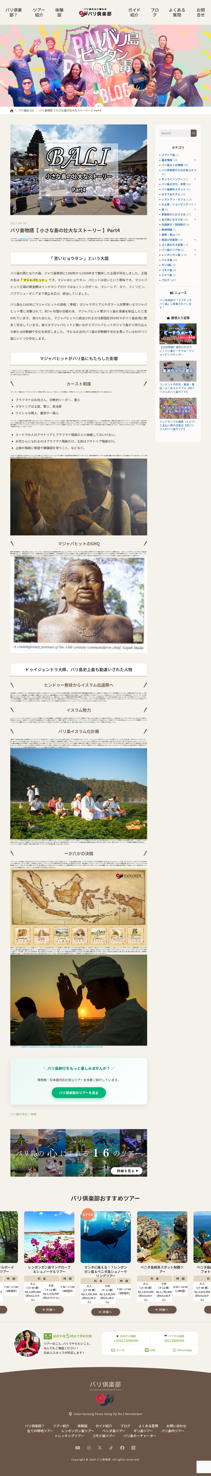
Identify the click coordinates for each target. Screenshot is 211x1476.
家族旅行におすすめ (174, 214)
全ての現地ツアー (40, 1430)
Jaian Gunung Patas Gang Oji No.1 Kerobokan (108, 1414)
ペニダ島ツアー (113, 1430)
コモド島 (167, 270)
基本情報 (167, 160)
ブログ (155, 12)
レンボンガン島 (171, 255)
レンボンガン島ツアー (77, 1430)
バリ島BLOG (26, 110)
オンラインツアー (172, 179)
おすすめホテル (171, 194)
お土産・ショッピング (175, 204)
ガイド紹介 (134, 12)
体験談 (59, 12)
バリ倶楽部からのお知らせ (178, 170)
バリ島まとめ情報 (172, 165)
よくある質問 (177, 12)
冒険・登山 (168, 234)
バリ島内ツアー (172, 1430)
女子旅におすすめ (172, 219)
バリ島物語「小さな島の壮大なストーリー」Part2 (61, 1047)
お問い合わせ (176, 1425)
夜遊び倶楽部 (170, 240)
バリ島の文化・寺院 (23, 1114)
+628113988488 (126, 1341)
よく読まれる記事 (172, 245)
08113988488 (174, 1341)
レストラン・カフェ (174, 199)
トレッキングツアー (69, 1435)
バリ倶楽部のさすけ (23, 239)
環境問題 (167, 230)
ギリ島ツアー (143, 1430)
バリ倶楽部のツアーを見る (78, 1092)
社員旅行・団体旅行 (174, 224)
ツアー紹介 (39, 12)
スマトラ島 (168, 155)
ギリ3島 (166, 265)
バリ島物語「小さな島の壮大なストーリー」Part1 (34, 1047)
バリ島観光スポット (174, 189)
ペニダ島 (167, 260)
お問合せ (201, 12)
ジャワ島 (167, 275)
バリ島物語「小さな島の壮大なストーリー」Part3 (89, 1047)
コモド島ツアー (103, 1435)
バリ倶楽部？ (13, 12)
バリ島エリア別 (171, 250)
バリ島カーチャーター (139, 1435)
